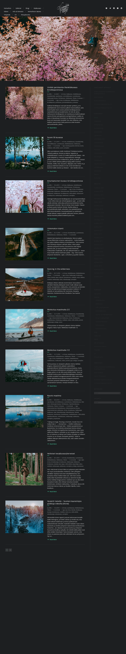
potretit (81, 320)
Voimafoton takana (34, 11)
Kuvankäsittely (51, 96)
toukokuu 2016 (99, 269)
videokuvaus (58, 514)
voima (60, 322)
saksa (80, 464)
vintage (56, 322)
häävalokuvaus (74, 191)
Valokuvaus (69, 98)
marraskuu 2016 (99, 255)
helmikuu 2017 (98, 248)
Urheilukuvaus (98, 167)
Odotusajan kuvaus (52, 98)
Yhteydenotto (25, 15)
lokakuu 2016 (98, 259)
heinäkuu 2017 (98, 237)
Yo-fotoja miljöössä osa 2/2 (103, 104)
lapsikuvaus (57, 414)
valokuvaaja (58, 195)
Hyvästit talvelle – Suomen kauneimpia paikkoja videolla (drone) (64, 502)
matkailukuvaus (74, 358)
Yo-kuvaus (80, 98)
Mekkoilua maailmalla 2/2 (58, 309)
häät (55, 412)
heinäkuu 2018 (98, 205)
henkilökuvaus (74, 100)
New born (97, 149)
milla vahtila (56, 148)
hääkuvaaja (50, 191)
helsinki (81, 191)
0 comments (50, 100)
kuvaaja (49, 512)
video (61, 279)
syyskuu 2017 (98, 230)
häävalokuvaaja (65, 191)
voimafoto (66, 148)
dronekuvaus (66, 100)
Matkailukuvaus (69, 144)
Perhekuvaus (61, 98)
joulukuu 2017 (98, 223)
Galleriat (18, 8)
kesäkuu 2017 (98, 241)
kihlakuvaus (57, 193)
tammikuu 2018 (99, 220)
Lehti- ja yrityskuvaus (102, 307)
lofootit (61, 277)
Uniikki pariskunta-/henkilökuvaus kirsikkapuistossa (62, 88)
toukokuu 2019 (99, 195)
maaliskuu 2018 (99, 213)
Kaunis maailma (54, 395)
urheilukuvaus (61, 416)
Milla (50, 94)
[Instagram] (114, 8)
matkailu (49, 148)
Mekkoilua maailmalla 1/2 (58, 350)
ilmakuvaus (50, 193)
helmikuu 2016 (98, 273)
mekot (69, 320)
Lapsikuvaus (59, 96)
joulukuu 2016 (98, 252)
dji (66, 510)
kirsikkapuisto (51, 102)
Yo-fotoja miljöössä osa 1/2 (103, 108)
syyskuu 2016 (98, 262)
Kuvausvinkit (98, 132)
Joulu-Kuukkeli (98, 97)
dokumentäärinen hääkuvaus (60, 318)
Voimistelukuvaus (101, 329)
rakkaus (82, 277)
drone (61, 100)
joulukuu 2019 (98, 191)
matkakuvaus (51, 360)
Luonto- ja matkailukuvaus (103, 314)
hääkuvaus (57, 191)
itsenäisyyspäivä (69, 146)
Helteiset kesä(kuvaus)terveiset (61, 453)
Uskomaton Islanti (55, 228)
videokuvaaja (66, 279)
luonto (81, 146)
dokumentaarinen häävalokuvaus (56, 408)
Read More (53, 128)
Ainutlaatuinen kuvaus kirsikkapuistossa (65, 181)
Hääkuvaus (37, 8)
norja (78, 277)
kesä (60, 464)
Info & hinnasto (18, 11)
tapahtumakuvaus (52, 416)
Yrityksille (7, 15)
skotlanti (49, 279)
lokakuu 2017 (98, 227)
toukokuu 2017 (99, 244)
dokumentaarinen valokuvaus (55, 410)
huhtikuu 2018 (98, 209)
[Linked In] (121, 8)
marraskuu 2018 (99, 198)
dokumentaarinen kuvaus (73, 408)
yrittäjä (74, 466)
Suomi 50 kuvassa (55, 137)
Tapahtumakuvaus (74, 404)
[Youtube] (118, 8)
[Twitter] (110, 8)
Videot (6, 11)
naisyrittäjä (75, 464)
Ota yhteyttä (98, 157)
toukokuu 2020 (99, 188)
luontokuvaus (67, 277)
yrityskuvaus (56, 418)
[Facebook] (106, 8)
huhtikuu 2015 (98, 276)
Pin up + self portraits (102, 318)
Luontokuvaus (76, 96)
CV (16, 15)
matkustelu (58, 360)
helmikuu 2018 (98, 216)
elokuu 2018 (98, 202)
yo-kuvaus (75, 102)
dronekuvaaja (55, 462)
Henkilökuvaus (77, 94)
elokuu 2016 (98, 266)
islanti (48, 277)
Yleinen (74, 98)
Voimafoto (7, 8)
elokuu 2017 (98, 234)
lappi (57, 277)
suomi (61, 148)
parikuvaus (58, 102)
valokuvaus (66, 195)
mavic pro (68, 512)
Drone (64, 94)
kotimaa (77, 146)
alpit (82, 460)
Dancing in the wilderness (58, 269)
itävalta (53, 277)
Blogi (27, 8)
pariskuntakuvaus (67, 102)
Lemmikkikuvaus (67, 96)
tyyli (71, 360)
